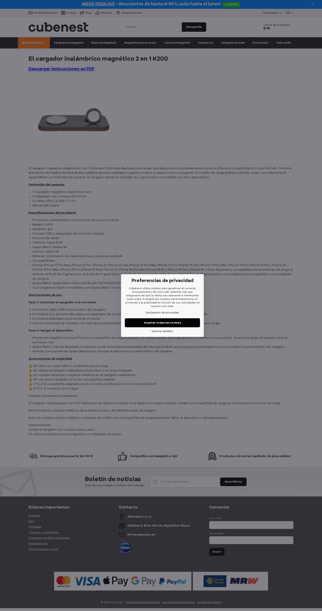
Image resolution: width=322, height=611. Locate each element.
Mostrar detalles (162, 331)
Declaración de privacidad (162, 312)
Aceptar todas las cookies (162, 322)
